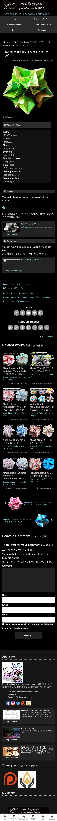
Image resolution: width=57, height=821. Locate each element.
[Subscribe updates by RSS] (46, 327)
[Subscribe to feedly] (40, 327)
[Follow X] (16, 327)
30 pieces (24, 293)
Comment (7, 566)
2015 (7, 293)
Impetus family (10, 297)
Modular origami (44, 297)
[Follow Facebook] (22, 327)
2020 (15, 293)
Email (5, 605)
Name (6, 595)
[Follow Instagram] (28, 327)
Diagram (35, 293)
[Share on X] (16, 313)
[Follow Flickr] (34, 327)
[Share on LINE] (34, 313)
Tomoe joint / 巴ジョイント (15, 288)
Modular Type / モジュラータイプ (17, 284)
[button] (40, 313)
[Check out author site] (10, 327)
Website (6, 614)
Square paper (10, 301)
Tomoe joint (24, 301)
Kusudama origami (27, 297)
